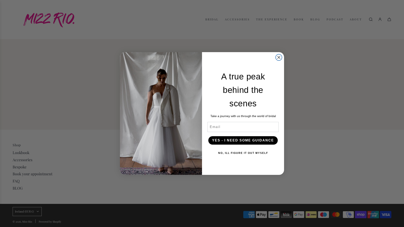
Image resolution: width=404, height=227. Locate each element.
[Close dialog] (279, 57)
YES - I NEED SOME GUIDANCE (243, 140)
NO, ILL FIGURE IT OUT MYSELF (243, 153)
